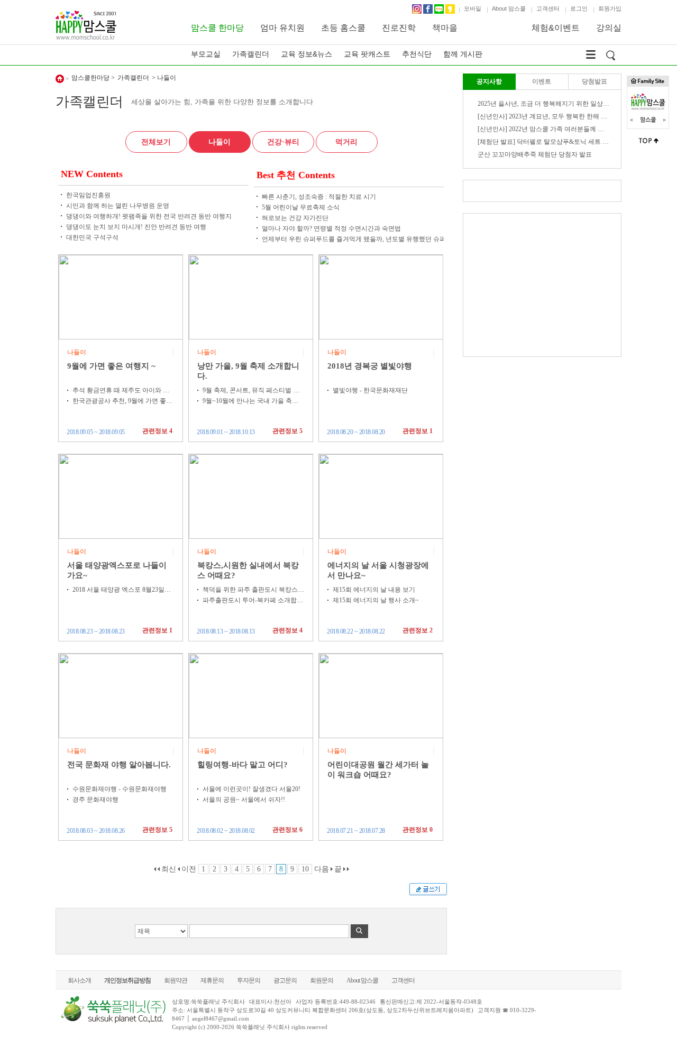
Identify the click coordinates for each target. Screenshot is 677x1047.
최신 (168, 869)
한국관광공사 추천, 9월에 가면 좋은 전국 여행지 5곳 (145, 401)
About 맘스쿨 (509, 8)
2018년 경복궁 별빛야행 (369, 366)
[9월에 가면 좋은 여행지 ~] (121, 296)
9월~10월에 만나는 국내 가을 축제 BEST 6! (262, 401)
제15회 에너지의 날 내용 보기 (374, 589)
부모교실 (206, 54)
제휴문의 (212, 980)
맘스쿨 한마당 (217, 27)
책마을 (445, 27)
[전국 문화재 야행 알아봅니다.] (121, 695)
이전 (188, 869)
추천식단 (417, 54)
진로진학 (399, 27)
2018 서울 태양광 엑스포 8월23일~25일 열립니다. (140, 589)
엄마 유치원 (282, 27)
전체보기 (156, 142)
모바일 (472, 8)
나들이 (219, 142)
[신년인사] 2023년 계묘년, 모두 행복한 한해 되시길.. (550, 116)
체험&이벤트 (556, 27)
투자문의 (248, 980)
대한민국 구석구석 (92, 237)
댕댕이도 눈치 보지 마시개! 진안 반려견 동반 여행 (136, 227)
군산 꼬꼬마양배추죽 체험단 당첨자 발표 (535, 154)
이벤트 (541, 81)
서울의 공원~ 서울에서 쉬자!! (244, 799)
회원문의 (321, 980)
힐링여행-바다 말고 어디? (242, 764)
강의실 (608, 27)
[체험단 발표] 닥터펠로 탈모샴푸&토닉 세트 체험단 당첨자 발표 (567, 141)
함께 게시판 (462, 54)
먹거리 (346, 142)
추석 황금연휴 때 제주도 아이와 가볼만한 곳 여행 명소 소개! (156, 390)
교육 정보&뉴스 (306, 54)
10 (305, 869)
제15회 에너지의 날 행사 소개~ (376, 600)
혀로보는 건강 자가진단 (295, 218)
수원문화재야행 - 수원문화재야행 (119, 789)
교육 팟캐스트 (367, 54)
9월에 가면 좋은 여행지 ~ (111, 366)
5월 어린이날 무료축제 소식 (301, 207)
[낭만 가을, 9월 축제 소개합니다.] (251, 296)
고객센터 (548, 8)
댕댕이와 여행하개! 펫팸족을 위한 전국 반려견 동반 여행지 (149, 216)
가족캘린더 (250, 54)
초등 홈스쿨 (343, 27)
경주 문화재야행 (95, 799)
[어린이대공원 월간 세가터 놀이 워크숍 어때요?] (381, 695)
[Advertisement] (542, 285)
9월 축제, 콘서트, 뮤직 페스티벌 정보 (254, 390)
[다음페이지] (332, 869)
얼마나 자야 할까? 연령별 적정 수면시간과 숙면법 (331, 228)
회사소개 (79, 980)
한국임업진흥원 (88, 195)
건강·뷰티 (283, 142)
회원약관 (175, 980)
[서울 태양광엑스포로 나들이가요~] (121, 496)
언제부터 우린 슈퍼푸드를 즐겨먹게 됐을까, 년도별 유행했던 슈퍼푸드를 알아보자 (377, 239)
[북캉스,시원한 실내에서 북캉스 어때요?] (251, 496)
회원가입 (609, 8)
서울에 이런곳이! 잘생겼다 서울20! (251, 789)
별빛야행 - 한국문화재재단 (370, 390)
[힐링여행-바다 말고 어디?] (251, 695)
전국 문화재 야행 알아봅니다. (119, 764)
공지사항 (489, 81)
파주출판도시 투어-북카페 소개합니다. (257, 600)
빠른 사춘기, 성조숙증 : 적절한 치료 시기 (319, 196)
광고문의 (285, 980)
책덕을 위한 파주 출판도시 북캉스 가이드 (260, 589)
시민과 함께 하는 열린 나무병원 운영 (117, 205)
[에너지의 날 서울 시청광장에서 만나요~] (381, 496)
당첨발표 (594, 81)
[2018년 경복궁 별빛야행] (381, 296)
